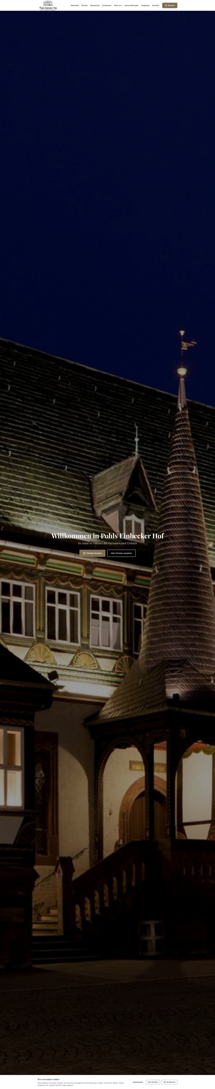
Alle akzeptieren (169, 1082)
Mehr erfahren (68, 1085)
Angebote (145, 5)
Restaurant (95, 5)
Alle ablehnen (153, 1082)
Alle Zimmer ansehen (121, 553)
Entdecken (106, 5)
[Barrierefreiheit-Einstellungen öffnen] (210, 544)
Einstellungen (138, 1082)
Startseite (75, 5)
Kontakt (155, 5)
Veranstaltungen (132, 5)
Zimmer (84, 5)
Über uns (118, 5)
